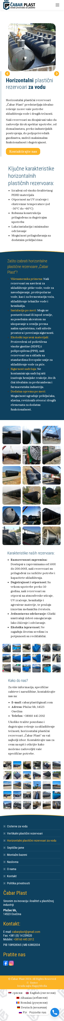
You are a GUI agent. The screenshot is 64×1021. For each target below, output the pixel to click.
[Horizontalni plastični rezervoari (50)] (37, 765)
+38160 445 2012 (23, 939)
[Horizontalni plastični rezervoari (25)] (51, 515)
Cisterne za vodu (17, 826)
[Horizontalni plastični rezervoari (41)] (6, 668)
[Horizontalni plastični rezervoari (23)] (11, 515)
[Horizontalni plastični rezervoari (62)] (37, 785)
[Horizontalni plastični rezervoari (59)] (7, 785)
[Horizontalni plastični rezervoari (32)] (36, 648)
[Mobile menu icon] (57, 5)
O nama (11, 869)
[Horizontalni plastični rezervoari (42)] (16, 668)
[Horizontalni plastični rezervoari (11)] (11, 435)
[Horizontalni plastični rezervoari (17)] (11, 475)
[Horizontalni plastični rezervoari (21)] (31, 495)
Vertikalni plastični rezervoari (25, 833)
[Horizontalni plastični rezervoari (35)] (6, 658)
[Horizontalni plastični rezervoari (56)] (37, 775)
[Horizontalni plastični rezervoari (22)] (51, 495)
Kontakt (12, 876)
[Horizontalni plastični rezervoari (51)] (47, 765)
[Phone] (54, 1012)
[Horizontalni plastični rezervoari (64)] (57, 785)
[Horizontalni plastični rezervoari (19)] (51, 475)
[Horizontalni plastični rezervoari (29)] (6, 648)
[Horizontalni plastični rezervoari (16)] (51, 455)
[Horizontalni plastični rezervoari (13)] (51, 435)
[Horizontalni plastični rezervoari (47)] (7, 765)
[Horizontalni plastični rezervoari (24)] (31, 515)
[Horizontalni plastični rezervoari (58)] (57, 775)
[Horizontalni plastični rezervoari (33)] (46, 648)
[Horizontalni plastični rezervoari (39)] (46, 658)
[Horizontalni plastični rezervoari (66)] (17, 795)
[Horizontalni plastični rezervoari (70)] (57, 795)
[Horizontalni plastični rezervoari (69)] (47, 795)
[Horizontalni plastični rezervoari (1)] (32, 47)
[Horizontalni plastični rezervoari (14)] (11, 455)
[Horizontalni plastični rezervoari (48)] (17, 765)
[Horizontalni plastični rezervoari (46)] (56, 668)
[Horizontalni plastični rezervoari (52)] (57, 765)
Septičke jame (15, 848)
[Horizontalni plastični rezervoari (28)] (51, 535)
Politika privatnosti (18, 883)
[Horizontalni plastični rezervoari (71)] (7, 805)
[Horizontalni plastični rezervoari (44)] (36, 668)
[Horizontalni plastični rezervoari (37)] (26, 658)
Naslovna (12, 862)
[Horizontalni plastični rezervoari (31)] (26, 648)
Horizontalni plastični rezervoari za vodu (31, 840)
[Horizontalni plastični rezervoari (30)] (16, 648)
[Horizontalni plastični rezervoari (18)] (31, 475)
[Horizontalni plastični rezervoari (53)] (7, 775)
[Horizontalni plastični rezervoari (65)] (7, 795)
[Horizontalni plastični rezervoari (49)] (27, 765)
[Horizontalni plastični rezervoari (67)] (27, 795)
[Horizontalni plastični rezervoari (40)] (56, 658)
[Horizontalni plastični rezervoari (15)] (31, 455)
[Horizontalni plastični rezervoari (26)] (11, 535)
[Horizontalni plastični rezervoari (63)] (47, 785)
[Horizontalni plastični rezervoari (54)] (17, 775)
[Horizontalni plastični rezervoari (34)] (56, 648)
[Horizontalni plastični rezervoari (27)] (31, 535)
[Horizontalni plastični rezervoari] (17, 805)
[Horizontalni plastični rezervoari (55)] (27, 775)
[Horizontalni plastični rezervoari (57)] (47, 775)
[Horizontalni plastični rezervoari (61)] (27, 785)
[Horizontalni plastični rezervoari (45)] (46, 668)
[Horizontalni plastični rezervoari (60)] (17, 785)
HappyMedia (39, 985)
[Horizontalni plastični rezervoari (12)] (31, 435)
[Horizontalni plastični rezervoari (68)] (37, 795)
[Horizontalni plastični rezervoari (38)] (36, 658)
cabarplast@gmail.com (26, 932)
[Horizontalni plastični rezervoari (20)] (11, 495)
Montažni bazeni (17, 855)
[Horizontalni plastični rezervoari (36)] (16, 658)
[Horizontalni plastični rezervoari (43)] (26, 668)
